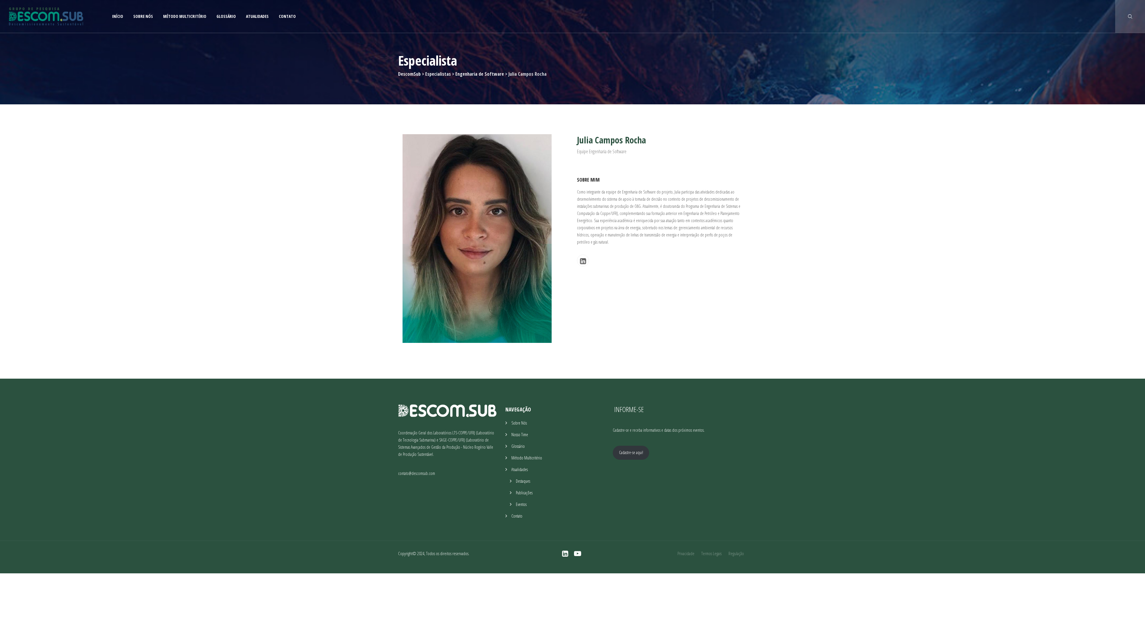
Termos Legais (711, 553)
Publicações (524, 493)
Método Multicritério (184, 16)
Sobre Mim (588, 180)
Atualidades (257, 16)
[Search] (1130, 16)
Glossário (226, 16)
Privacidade (685, 553)
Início (117, 16)
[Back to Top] (1132, 634)
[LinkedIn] (583, 261)
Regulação (736, 553)
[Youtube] (577, 553)
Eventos (521, 504)
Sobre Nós (143, 16)
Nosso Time (519, 434)
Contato (287, 16)
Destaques (523, 481)
